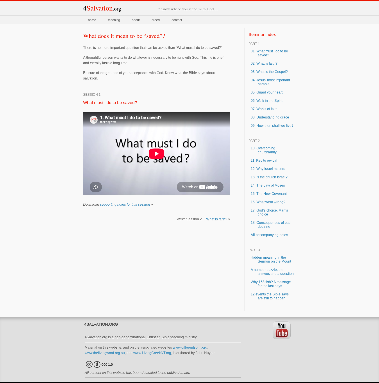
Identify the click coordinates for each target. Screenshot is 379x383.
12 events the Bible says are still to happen (270, 296)
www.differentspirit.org (190, 347)
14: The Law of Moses (268, 185)
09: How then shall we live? (272, 125)
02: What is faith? (264, 63)
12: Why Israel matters (268, 169)
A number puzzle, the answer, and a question (272, 271)
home (92, 20)
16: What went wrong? (268, 202)
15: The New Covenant (269, 194)
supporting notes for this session (125, 204)
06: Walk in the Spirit (266, 100)
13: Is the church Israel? (269, 177)
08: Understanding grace (270, 117)
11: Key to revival (264, 160)
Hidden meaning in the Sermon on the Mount (271, 259)
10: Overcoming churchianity (264, 150)
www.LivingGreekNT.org (152, 353)
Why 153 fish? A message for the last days (271, 284)
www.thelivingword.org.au (105, 353)
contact (177, 20)
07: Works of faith (264, 109)
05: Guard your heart (266, 92)
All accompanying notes (269, 235)
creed (156, 20)
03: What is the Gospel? (269, 72)
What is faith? (216, 219)
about (136, 20)
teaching (114, 20)
